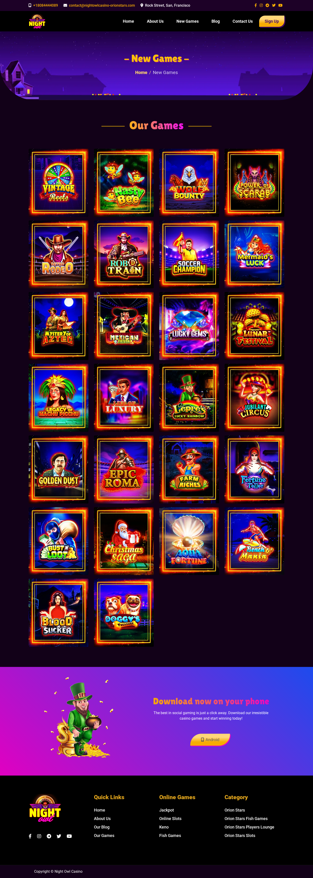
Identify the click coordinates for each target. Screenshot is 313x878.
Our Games (104, 835)
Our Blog (102, 827)
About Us (155, 21)
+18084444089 (45, 5)
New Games (187, 21)
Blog (215, 21)
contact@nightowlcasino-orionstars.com (102, 5)
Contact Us (243, 21)
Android (212, 739)
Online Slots (170, 818)
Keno (164, 827)
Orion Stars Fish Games (246, 818)
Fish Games (170, 835)
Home (128, 21)
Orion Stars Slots (240, 835)
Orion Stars (235, 810)
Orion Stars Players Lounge (249, 827)
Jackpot (166, 810)
